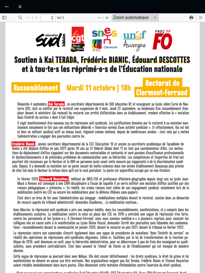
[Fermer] (20, 6)
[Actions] (6, 6)
